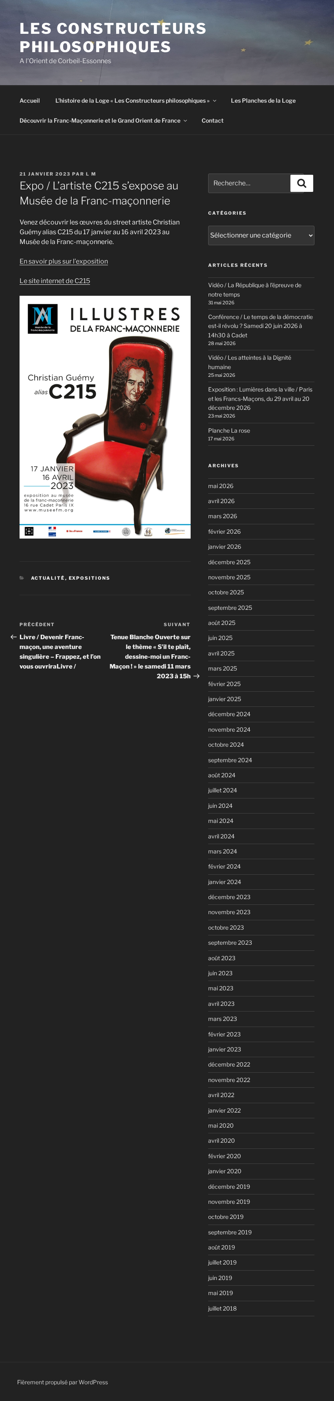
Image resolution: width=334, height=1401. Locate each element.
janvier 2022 (224, 1110)
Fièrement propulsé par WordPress (62, 1382)
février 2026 (224, 531)
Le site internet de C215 (55, 281)
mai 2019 (220, 1292)
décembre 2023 (229, 896)
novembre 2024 (229, 729)
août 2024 (221, 775)
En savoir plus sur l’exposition (64, 261)
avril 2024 (221, 836)
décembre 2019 (229, 1186)
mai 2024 (220, 820)
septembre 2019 (230, 1232)
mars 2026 (222, 515)
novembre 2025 (229, 577)
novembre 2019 (229, 1201)
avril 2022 (221, 1094)
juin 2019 (220, 1277)
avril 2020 (221, 1140)
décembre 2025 (229, 562)
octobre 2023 (226, 927)
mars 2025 (222, 668)
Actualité (48, 578)
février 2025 (224, 683)
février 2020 (224, 1155)
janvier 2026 (224, 546)
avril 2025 (221, 653)
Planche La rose (229, 430)
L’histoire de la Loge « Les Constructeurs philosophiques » (132, 100)
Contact (213, 120)
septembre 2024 (230, 760)
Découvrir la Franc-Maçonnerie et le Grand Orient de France (100, 120)
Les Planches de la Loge (263, 100)
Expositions (90, 578)
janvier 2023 (224, 1049)
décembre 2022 (229, 1064)
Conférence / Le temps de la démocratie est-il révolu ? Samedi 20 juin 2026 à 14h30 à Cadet (260, 326)
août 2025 (221, 622)
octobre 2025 (226, 592)
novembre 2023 (229, 911)
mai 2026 (220, 485)
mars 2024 (222, 851)
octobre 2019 (226, 1216)
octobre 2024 (226, 744)
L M (91, 174)
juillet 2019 (222, 1262)
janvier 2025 (224, 698)
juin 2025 (220, 637)
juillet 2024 (222, 790)
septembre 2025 (230, 607)
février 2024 (224, 866)
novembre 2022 (229, 1079)
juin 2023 (220, 973)
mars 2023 (222, 1018)
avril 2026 (221, 500)
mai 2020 (221, 1125)
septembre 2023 (230, 942)
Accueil (30, 100)
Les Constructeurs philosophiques (113, 38)
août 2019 (221, 1247)
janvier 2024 (224, 881)
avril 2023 (221, 1003)
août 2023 (221, 958)
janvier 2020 (225, 1171)
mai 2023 (220, 988)
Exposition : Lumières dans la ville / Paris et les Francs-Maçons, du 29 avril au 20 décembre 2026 (260, 398)
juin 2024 (220, 805)
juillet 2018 (222, 1308)
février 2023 (224, 1034)
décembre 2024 (229, 713)
